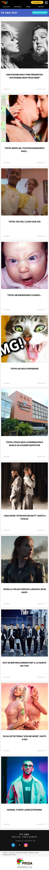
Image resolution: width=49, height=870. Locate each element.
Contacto (5, 852)
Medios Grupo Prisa (24, 867)
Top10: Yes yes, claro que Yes (25, 221)
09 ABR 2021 (9, 12)
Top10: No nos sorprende (24, 368)
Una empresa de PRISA (24, 861)
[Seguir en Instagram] (26, 846)
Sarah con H (6, 677)
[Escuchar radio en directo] (33, 3)
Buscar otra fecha (41, 12)
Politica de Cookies (34, 852)
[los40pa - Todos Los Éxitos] (4, 2)
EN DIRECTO (38, 2)
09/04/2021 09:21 (41, 824)
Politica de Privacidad (21, 852)
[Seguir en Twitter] (20, 846)
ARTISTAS (41, 7)
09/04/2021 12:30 (41, 89)
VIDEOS (28, 7)
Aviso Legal (12, 852)
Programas (18, 7)
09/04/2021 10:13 (41, 750)
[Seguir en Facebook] (13, 846)
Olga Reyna (6, 89)
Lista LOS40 (6, 7)
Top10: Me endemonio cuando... (24, 295)
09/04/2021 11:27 (41, 530)
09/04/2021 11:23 (41, 603)
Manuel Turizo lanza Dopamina (24, 809)
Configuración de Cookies (9, 854)
